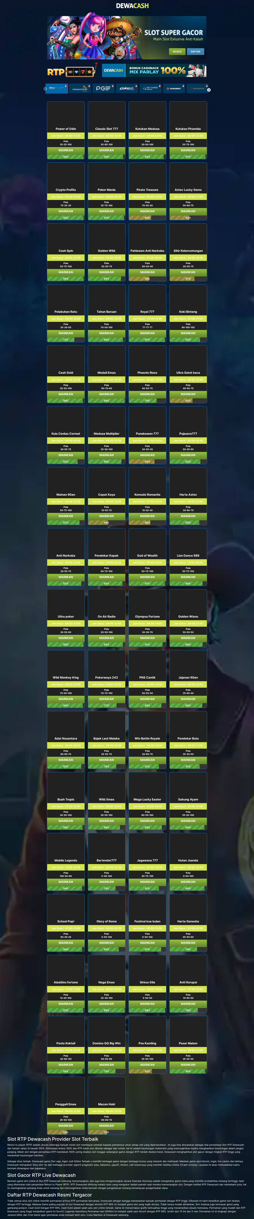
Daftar (195, 51)
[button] (209, 90)
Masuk (177, 51)
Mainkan (66, 150)
